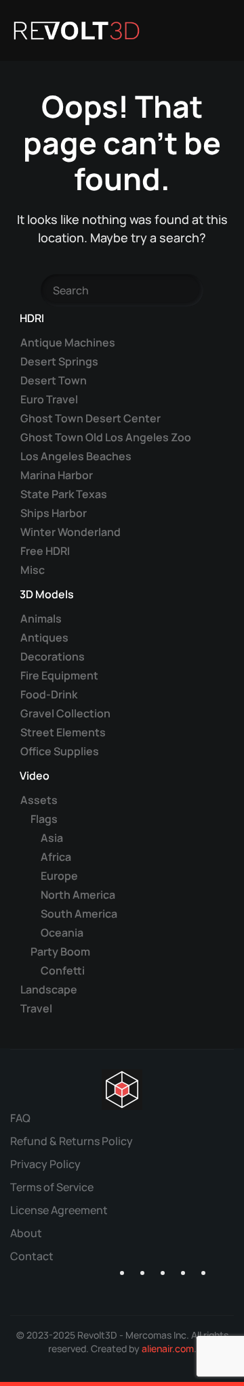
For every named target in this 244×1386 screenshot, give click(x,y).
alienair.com (168, 1348)
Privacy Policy (45, 1164)
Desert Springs (59, 361)
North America (78, 894)
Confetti (63, 970)
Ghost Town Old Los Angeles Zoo (105, 437)
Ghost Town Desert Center (90, 418)
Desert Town (53, 380)
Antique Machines (67, 342)
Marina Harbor (56, 475)
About (26, 1233)
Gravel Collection (65, 713)
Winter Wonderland (70, 531)
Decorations (52, 656)
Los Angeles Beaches (75, 456)
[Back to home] (76, 30)
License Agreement (59, 1210)
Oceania (62, 932)
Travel (36, 1008)
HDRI (32, 318)
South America (79, 913)
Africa (56, 856)
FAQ (20, 1118)
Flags (44, 818)
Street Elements (63, 732)
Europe (59, 875)
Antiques (44, 637)
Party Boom (60, 951)
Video (34, 775)
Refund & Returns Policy (71, 1141)
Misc (32, 569)
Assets (39, 799)
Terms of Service (52, 1187)
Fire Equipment (59, 675)
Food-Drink (48, 694)
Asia (52, 837)
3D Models (47, 594)
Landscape (48, 989)
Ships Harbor (53, 513)
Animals (41, 618)
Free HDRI (45, 550)
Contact (32, 1256)
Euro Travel (49, 399)
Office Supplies (59, 751)
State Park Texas (63, 494)
